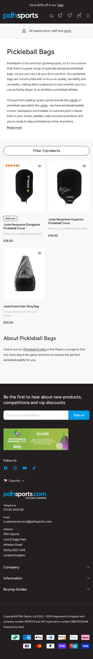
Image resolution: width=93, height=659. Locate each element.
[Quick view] (39, 165)
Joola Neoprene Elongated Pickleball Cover (21, 226)
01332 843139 (13, 509)
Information (12, 578)
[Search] (51, 16)
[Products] (88, 16)
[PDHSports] (20, 15)
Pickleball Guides (34, 349)
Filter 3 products (46, 151)
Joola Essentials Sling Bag (21, 306)
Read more (14, 127)
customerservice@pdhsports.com (27, 521)
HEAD (73, 100)
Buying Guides (15, 589)
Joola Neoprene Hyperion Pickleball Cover (66, 221)
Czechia (14, 481)
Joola (43, 105)
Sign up (79, 415)
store (67, 31)
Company (11, 567)
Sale (60, 5)
